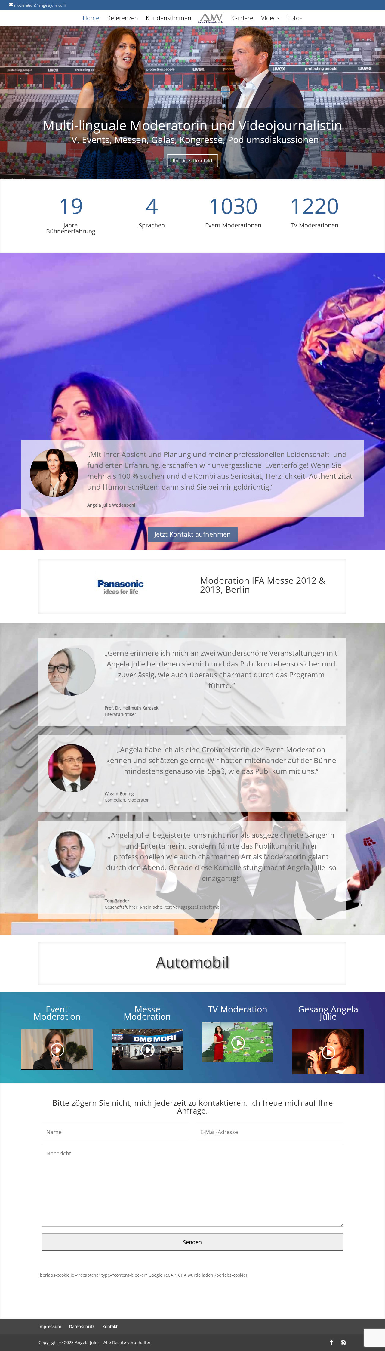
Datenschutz (81, 1326)
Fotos (294, 19)
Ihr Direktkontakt (193, 160)
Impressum (49, 1326)
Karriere (242, 19)
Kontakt (110, 1326)
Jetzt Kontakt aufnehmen (192, 534)
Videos (270, 19)
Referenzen (122, 19)
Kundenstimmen (168, 19)
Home (91, 19)
